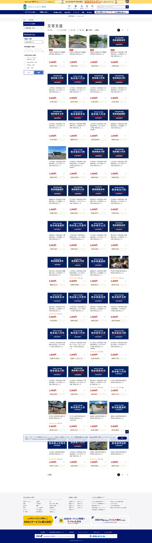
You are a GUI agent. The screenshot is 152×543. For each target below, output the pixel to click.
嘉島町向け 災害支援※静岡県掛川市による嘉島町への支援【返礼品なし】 (98, 273)
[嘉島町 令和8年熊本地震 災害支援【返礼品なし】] (119, 407)
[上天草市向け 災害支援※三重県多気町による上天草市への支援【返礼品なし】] (77, 226)
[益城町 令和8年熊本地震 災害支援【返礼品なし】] (98, 407)
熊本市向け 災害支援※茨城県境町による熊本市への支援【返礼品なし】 (98, 382)
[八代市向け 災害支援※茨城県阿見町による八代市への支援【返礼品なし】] (119, 153)
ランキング (76, 12)
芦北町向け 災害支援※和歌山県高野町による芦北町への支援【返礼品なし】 (119, 308)
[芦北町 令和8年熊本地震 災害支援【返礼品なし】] (119, 262)
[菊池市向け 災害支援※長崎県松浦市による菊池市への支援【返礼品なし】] (98, 298)
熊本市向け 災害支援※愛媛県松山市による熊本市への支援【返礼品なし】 (57, 273)
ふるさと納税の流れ (115, 505)
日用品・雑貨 (53, 505)
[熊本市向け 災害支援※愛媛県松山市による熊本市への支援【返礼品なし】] (57, 262)
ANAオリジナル (27, 501)
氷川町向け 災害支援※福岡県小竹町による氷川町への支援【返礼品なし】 (119, 344)
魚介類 (24, 505)
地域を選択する (29, 42)
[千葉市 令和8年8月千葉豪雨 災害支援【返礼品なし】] (57, 41)
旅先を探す (67, 12)
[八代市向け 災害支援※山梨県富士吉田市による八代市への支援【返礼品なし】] (57, 334)
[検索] (127, 6)
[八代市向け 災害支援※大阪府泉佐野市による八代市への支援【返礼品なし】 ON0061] (98, 115)
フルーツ (25, 509)
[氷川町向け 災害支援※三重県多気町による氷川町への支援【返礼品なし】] (119, 190)
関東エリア (71, 503)
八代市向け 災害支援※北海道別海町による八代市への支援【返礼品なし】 (78, 454)
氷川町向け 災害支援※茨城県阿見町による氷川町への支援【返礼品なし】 (98, 163)
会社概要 (43, 532)
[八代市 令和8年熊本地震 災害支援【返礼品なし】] (119, 371)
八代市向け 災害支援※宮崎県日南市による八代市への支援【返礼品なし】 (57, 163)
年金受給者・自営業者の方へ (99, 509)
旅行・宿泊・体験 (54, 503)
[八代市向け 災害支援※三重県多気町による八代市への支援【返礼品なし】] (77, 371)
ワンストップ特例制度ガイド (99, 503)
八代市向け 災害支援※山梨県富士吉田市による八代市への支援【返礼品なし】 (57, 344)
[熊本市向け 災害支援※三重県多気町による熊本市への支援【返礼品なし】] (119, 41)
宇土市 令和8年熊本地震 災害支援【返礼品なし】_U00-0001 (78, 418)
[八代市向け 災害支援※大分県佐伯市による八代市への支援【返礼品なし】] (57, 79)
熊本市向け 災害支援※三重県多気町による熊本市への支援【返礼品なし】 (119, 54)
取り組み (89, 12)
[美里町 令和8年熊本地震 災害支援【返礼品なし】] (98, 443)
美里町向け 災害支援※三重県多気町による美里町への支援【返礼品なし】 (57, 237)
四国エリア (71, 507)
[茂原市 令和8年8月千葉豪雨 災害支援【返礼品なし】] (98, 41)
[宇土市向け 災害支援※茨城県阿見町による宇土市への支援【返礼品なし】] (77, 190)
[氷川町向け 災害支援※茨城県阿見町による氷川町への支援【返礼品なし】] (98, 153)
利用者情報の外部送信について (56, 532)
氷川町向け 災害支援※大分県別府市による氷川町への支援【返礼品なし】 (119, 90)
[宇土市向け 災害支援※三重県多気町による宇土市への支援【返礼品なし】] (98, 226)
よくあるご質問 (108, 532)
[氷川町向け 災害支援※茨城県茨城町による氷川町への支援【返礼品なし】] (57, 371)
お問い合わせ (96, 532)
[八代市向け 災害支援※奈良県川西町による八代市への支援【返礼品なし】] (77, 79)
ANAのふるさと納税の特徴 (116, 501)
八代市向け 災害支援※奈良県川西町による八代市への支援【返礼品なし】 (78, 90)
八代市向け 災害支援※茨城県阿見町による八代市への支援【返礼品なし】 (119, 163)
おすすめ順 (63, 30)
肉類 (24, 503)
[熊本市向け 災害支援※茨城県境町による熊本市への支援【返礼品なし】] (98, 371)
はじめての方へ (114, 503)
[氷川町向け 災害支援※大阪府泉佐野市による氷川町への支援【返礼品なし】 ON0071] (77, 153)
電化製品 (52, 507)
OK (122, 438)
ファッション (53, 509)
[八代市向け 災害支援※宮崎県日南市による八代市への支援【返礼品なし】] (57, 153)
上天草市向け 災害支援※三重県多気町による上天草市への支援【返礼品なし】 (78, 237)
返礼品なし (52, 511)
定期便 (38, 501)
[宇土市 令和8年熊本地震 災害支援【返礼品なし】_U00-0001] (77, 407)
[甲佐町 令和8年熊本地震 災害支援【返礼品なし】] (119, 443)
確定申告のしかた (96, 505)
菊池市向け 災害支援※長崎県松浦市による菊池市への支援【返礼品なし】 (98, 308)
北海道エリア (72, 501)
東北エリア (80, 501)
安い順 (73, 30)
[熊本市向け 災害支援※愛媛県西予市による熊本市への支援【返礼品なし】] (77, 115)
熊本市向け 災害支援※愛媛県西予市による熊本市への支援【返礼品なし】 (78, 125)
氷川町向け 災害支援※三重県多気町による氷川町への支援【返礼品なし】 (119, 201)
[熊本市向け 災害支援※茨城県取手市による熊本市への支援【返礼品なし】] (98, 190)
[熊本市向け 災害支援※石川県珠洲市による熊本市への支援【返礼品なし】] (57, 298)
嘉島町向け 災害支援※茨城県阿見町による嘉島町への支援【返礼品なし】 (57, 201)
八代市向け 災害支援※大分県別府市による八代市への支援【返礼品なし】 (98, 90)
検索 (38, 72)
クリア (29, 72)
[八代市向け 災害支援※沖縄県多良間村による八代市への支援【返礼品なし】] (77, 262)
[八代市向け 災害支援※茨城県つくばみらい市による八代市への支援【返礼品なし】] (77, 334)
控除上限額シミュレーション (99, 507)
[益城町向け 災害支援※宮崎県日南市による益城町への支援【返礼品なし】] (119, 115)
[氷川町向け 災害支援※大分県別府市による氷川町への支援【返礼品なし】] (119, 79)
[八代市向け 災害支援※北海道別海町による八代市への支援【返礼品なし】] (77, 443)
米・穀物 (25, 511)
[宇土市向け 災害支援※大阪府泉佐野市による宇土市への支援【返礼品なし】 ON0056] (98, 334)
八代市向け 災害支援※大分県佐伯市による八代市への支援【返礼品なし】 (57, 90)
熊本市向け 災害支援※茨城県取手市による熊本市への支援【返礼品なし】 (98, 201)
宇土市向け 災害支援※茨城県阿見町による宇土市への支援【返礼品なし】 (78, 201)
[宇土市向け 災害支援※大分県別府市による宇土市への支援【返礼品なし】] (57, 115)
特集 (83, 12)
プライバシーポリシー (83, 532)
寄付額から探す (58, 12)
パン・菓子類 (39, 507)
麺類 (37, 505)
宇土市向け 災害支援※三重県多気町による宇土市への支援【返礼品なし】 (98, 237)
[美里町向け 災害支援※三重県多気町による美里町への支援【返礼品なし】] (57, 226)
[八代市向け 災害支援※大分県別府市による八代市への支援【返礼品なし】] (98, 79)
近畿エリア (71, 505)
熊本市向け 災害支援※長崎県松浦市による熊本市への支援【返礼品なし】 (119, 237)
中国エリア (80, 505)
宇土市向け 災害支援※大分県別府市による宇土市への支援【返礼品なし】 (57, 125)
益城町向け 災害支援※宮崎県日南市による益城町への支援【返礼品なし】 (119, 125)
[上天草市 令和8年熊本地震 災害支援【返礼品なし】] (57, 443)
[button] (34, 16)
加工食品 (38, 503)
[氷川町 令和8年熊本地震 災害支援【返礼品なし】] (57, 407)
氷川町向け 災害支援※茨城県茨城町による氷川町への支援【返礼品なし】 (57, 382)
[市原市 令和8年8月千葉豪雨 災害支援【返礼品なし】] (77, 41)
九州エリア (80, 507)
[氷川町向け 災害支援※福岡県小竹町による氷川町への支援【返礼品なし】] (119, 334)
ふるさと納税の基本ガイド (98, 501)
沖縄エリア (71, 509)
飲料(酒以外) (39, 511)
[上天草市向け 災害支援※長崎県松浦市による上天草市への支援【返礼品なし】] (77, 298)
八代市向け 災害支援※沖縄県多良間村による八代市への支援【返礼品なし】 (78, 273)
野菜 (24, 507)
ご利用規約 (71, 532)
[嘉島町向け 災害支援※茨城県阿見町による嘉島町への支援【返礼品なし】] (57, 190)
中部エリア (80, 503)
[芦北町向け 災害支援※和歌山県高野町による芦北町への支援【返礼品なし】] (119, 298)
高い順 (82, 30)
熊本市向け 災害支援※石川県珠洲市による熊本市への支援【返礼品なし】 (57, 308)
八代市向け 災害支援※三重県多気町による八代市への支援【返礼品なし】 (78, 382)
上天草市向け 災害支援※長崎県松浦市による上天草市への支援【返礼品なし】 (78, 308)
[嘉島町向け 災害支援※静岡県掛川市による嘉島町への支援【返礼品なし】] (98, 262)
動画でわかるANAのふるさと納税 (118, 507)
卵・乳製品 (39, 509)
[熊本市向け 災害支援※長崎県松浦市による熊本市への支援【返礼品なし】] (119, 226)
